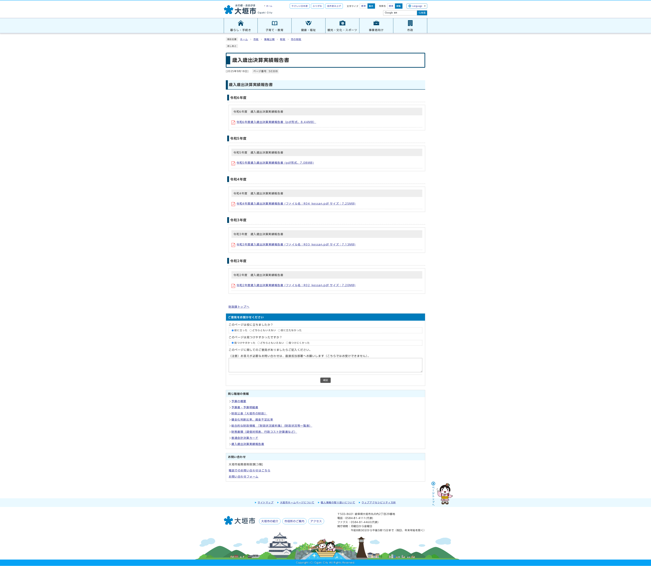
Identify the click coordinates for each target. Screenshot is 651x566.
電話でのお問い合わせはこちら (249, 470)
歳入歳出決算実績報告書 (247, 444)
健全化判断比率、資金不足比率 (252, 419)
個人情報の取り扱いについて (338, 502)
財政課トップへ (239, 306)
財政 (282, 39)
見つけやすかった (244, 343)
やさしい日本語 (300, 6)
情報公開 (269, 39)
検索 (423, 12)
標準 (363, 6)
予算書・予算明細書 (244, 407)
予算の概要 (238, 401)
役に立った (241, 330)
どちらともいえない (264, 330)
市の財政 (296, 39)
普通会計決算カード (244, 438)
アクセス (316, 521)
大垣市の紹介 (269, 521)
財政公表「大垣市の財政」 (249, 413)
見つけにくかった (299, 343)
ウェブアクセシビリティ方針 (379, 502)
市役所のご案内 (294, 521)
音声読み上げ (334, 6)
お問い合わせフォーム (244, 476)
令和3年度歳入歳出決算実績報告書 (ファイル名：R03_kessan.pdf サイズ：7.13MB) (296, 244)
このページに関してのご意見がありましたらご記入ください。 (270, 349)
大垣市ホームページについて (297, 502)
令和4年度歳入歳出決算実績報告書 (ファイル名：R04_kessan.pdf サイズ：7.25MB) (296, 203)
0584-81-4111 (355, 518)
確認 (325, 380)
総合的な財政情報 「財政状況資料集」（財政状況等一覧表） (271, 425)
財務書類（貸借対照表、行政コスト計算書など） (264, 431)
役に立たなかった (291, 330)
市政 (256, 39)
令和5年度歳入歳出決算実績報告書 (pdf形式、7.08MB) (275, 162)
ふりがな (317, 6)
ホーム (244, 39)
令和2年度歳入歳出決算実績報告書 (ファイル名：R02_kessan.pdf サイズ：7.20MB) (296, 285)
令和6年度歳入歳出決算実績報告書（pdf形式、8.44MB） (276, 122)
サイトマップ (266, 502)
